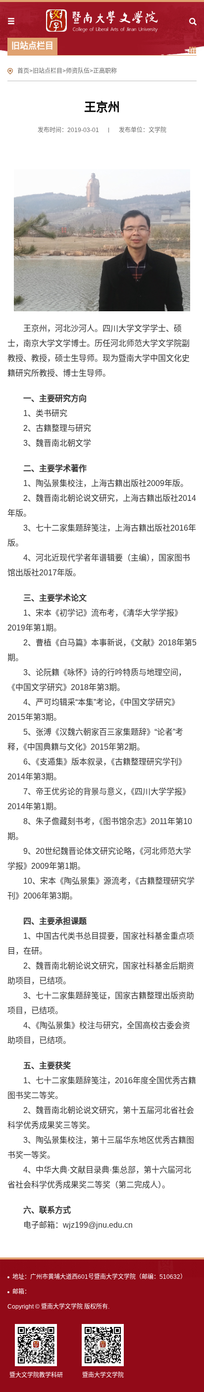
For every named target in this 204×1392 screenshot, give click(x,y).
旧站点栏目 (47, 71)
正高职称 (105, 71)
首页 (23, 71)
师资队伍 (78, 71)
